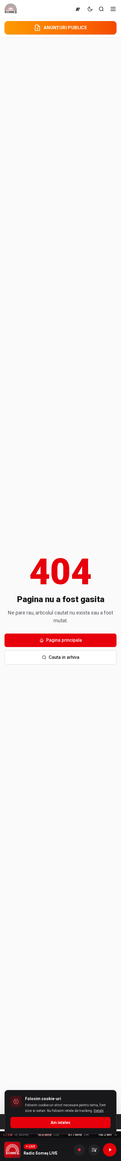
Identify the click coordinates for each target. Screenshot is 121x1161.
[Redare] (109, 1150)
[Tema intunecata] (90, 9)
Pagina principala (64, 640)
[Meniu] (113, 9)
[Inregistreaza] (79, 1149)
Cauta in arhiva (64, 657)
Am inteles (60, 1122)
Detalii (99, 1111)
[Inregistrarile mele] (94, 1149)
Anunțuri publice (65, 27)
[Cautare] (101, 9)
